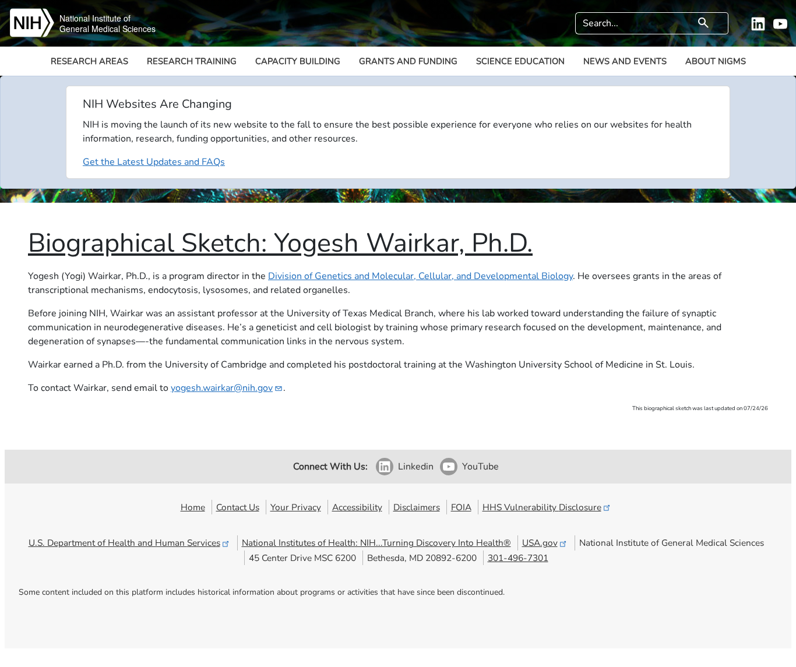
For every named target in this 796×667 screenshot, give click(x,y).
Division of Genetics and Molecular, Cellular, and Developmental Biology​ (420, 276)
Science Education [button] (520, 61)
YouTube (480, 466)
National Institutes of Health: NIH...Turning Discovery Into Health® (376, 543)
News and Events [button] (625, 61)
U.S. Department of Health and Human (124, 543)
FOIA (461, 507)
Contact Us (237, 507)
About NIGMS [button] (715, 61)
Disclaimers (416, 507)
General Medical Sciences (107, 28)
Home (193, 507)
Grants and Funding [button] (408, 61)
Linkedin (416, 466)
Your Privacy (295, 507)
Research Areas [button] (89, 61)
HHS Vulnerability (541, 507)
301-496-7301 (518, 558)
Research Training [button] (192, 61)
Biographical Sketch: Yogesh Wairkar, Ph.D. (280, 243)
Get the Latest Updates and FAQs (154, 162)
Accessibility (357, 507)
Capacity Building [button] (297, 61)
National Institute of (95, 18)
